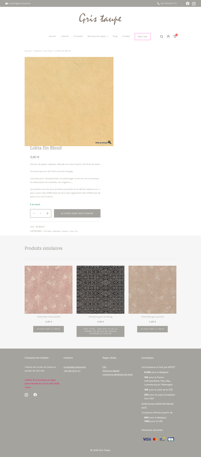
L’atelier (65, 36)
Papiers (37, 51)
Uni (76, 231)
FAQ (104, 367)
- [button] (34, 213)
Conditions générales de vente (117, 374)
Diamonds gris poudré (152, 316)
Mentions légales (111, 370)
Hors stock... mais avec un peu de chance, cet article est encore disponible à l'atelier (100, 331)
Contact (126, 36)
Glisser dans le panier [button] (48, 329)
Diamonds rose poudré (48, 316)
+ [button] (47, 213)
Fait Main (48, 51)
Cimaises (78, 36)
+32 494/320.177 (168, 3)
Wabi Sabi (143, 36)
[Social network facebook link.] (187, 3)
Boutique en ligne (96, 36)
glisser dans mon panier (77, 213)
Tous (72, 231)
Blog (115, 36)
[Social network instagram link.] (194, 3)
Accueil (52, 36)
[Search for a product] (161, 37)
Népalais (57, 231)
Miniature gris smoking (100, 316)
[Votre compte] (168, 36)
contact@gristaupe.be (19, 3)
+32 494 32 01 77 (72, 370)
